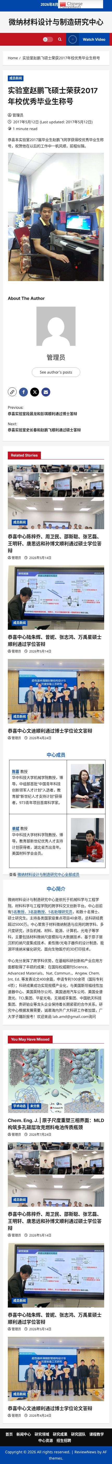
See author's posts (56, 372)
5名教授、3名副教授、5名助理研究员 (41, 911)
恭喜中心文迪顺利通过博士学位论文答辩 (50, 731)
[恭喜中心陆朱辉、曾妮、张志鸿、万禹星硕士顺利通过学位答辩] (56, 597)
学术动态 (19, 1106)
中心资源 (45, 1440)
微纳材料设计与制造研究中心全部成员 (48, 874)
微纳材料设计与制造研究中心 (56, 22)
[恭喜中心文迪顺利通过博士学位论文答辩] (56, 691)
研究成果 (60, 1434)
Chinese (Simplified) (71, 5)
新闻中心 (23, 1434)
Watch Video (94, 39)
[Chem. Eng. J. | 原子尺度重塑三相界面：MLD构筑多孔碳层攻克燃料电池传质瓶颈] (56, 1081)
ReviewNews (85, 1451)
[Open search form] (59, 39)
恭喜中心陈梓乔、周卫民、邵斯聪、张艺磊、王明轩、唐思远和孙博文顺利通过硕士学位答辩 (55, 543)
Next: (44, 427)
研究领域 (42, 1434)
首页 (9, 1434)
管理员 (18, 115)
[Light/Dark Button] (48, 39)
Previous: (42, 410)
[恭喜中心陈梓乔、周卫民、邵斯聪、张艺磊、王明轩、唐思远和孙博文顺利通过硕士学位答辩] (56, 497)
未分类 (35, 1106)
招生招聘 (64, 1440)
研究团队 (78, 1434)
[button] (12, 391)
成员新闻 (15, 78)
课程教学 (96, 1434)
